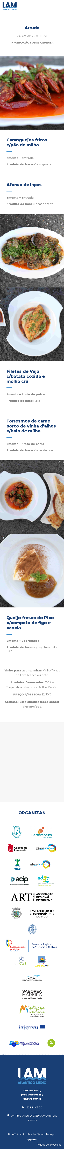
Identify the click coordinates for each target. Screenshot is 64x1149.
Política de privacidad (48, 1144)
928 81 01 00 (34, 1107)
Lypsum (32, 1139)
